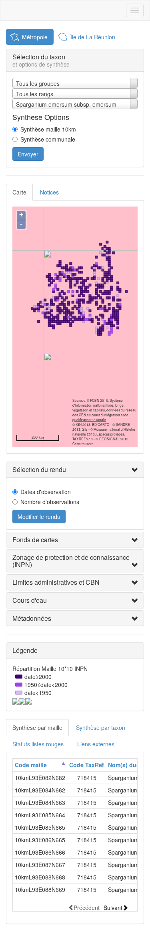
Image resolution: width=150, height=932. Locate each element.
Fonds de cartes (35, 539)
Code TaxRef (86, 765)
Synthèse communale (47, 139)
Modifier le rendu (39, 517)
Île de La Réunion (92, 37)
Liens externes (95, 744)
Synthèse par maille (37, 727)
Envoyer (28, 154)
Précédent (87, 907)
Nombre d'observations (49, 502)
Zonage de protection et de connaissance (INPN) (71, 561)
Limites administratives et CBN (56, 582)
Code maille (31, 765)
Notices (49, 192)
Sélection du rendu (39, 469)
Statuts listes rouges (38, 744)
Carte (19, 192)
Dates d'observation (45, 492)
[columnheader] (40, 765)
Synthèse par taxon (100, 727)
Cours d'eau (29, 600)
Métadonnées (31, 618)
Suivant (113, 907)
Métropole (35, 37)
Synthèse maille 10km (48, 129)
